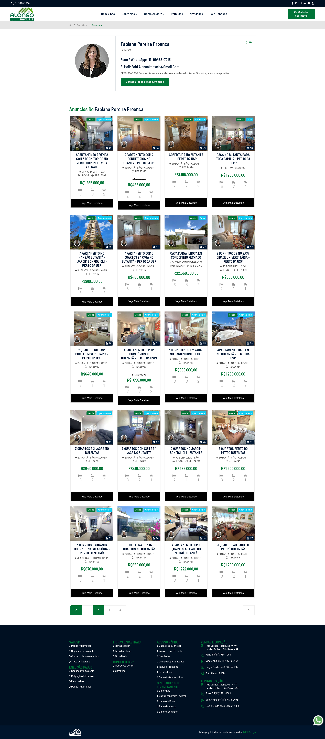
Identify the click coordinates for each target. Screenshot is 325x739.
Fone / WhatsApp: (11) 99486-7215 (146, 59)
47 (157, 246)
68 (251, 148)
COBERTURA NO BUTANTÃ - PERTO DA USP (186, 157)
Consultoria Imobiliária (170, 677)
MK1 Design (249, 732)
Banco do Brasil (166, 701)
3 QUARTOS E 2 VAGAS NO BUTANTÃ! (92, 450)
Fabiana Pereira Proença (145, 44)
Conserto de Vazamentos (85, 656)
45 (110, 148)
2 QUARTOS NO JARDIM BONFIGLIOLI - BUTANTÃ (186, 450)
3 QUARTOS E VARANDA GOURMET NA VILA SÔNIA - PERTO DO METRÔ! (92, 549)
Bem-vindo (108, 14)
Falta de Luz (77, 681)
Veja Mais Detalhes (92, 203)
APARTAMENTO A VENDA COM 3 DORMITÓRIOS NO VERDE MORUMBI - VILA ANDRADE (92, 161)
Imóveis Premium (168, 666)
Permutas (177, 14)
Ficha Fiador (121, 656)
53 (110, 538)
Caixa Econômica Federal (172, 696)
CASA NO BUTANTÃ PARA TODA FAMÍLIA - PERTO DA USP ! (233, 159)
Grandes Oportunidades (171, 661)
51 (251, 442)
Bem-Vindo (82, 25)
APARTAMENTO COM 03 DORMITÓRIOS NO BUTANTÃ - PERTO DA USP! (139, 354)
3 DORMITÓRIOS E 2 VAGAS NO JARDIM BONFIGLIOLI (186, 352)
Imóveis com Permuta (170, 651)
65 (204, 343)
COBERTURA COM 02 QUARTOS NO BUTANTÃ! (139, 547)
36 (157, 538)
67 (251, 538)
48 (204, 538)
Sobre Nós (128, 14)
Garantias (120, 671)
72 (157, 343)
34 (157, 148)
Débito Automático (81, 645)
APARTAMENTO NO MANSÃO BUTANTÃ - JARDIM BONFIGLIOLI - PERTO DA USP (92, 259)
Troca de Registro (80, 661)
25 (204, 442)
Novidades (196, 14)
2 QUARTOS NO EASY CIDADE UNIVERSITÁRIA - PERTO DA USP (92, 354)
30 (110, 343)
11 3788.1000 (22, 3)
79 (204, 148)
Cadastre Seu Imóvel (302, 14)
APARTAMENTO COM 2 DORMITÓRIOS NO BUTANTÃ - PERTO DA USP (139, 159)
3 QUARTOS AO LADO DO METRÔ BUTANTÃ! (233, 547)
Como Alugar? (153, 14)
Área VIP (305, 3)
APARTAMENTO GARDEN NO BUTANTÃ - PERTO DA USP (233, 354)
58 (251, 343)
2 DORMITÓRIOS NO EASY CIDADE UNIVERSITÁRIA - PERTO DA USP (233, 257)
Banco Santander (168, 711)
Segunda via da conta (82, 651)
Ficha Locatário (123, 651)
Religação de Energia (82, 676)
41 (110, 442)
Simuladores (165, 672)
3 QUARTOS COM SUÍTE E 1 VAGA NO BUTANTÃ (139, 450)
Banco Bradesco (167, 706)
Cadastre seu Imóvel (169, 645)
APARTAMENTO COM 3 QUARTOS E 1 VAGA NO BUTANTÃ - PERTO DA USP (139, 257)
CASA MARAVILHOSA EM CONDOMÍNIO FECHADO (186, 255)
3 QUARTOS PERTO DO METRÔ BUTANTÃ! (233, 450)
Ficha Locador (122, 645)
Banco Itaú (164, 690)
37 (204, 246)
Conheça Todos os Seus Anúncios (145, 81)
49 (110, 246)
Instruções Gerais (124, 665)
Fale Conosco (218, 14)
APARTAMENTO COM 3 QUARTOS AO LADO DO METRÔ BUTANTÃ (186, 549)
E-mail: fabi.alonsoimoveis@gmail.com (150, 66)
